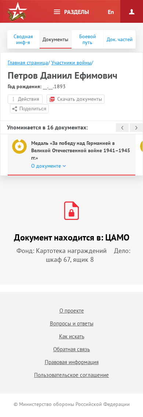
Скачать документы (79, 99)
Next (136, 127)
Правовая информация (72, 362)
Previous (122, 127)
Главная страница (28, 62)
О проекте (71, 310)
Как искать (71, 336)
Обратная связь (71, 349)
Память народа (17, 11)
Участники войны (71, 62)
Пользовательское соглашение (71, 374)
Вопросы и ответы (72, 323)
